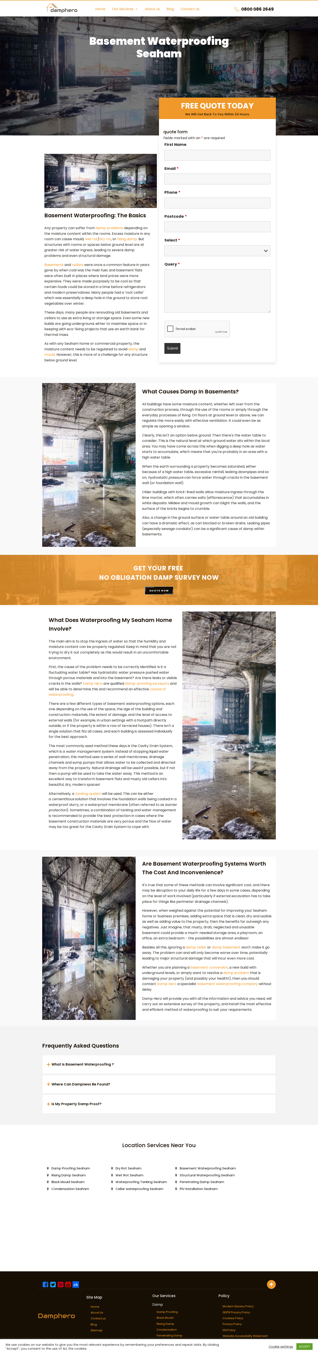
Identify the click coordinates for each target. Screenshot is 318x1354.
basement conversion (209, 967)
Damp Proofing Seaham (70, 1168)
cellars (77, 264)
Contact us (190, 8)
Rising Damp (165, 1324)
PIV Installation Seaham (199, 1189)
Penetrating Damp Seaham (202, 1182)
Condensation (167, 1330)
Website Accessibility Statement (245, 1336)
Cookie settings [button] (281, 1347)
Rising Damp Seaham (68, 1175)
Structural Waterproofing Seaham (207, 1175)
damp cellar (196, 947)
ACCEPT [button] (304, 1346)
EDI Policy (229, 1330)
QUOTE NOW (159, 590)
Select (172, 240)
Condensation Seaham (70, 1189)
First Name (175, 144)
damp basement (226, 947)
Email (171, 168)
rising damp (127, 239)
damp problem (236, 972)
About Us (97, 1313)
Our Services (122, 8)
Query (172, 264)
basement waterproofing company (227, 983)
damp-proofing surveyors (147, 683)
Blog (170, 8)
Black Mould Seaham (68, 1182)
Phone (172, 192)
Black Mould (165, 1318)
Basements (54, 264)
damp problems (109, 227)
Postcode (175, 216)
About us (152, 8)
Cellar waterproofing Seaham (139, 1189)
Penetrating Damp (169, 1335)
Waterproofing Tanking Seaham (141, 1182)
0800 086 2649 (257, 9)
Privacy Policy (232, 1324)
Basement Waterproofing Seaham (208, 1168)
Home (100, 8)
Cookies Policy (233, 1318)
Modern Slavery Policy (238, 1306)
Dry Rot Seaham (128, 1168)
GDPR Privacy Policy (236, 1312)
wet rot (91, 239)
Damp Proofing (167, 1312)
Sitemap (97, 1330)
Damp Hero (93, 683)
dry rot (105, 239)
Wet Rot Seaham (129, 1175)
